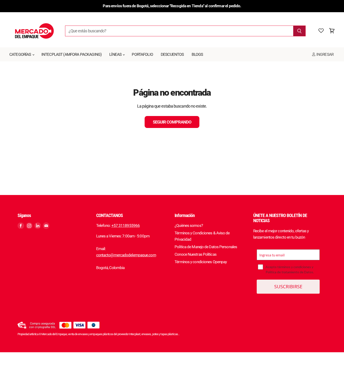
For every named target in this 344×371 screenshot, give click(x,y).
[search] (179, 31)
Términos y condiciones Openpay (201, 261)
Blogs (197, 54)
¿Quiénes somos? (189, 225)
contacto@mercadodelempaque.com (126, 255)
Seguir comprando (172, 122)
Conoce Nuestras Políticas (195, 254)
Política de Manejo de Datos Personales (206, 246)
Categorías (20, 54)
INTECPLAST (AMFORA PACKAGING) (71, 54)
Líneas (115, 54)
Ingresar (324, 54)
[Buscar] (299, 31)
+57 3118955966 (125, 225)
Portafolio (142, 54)
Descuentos (172, 54)
